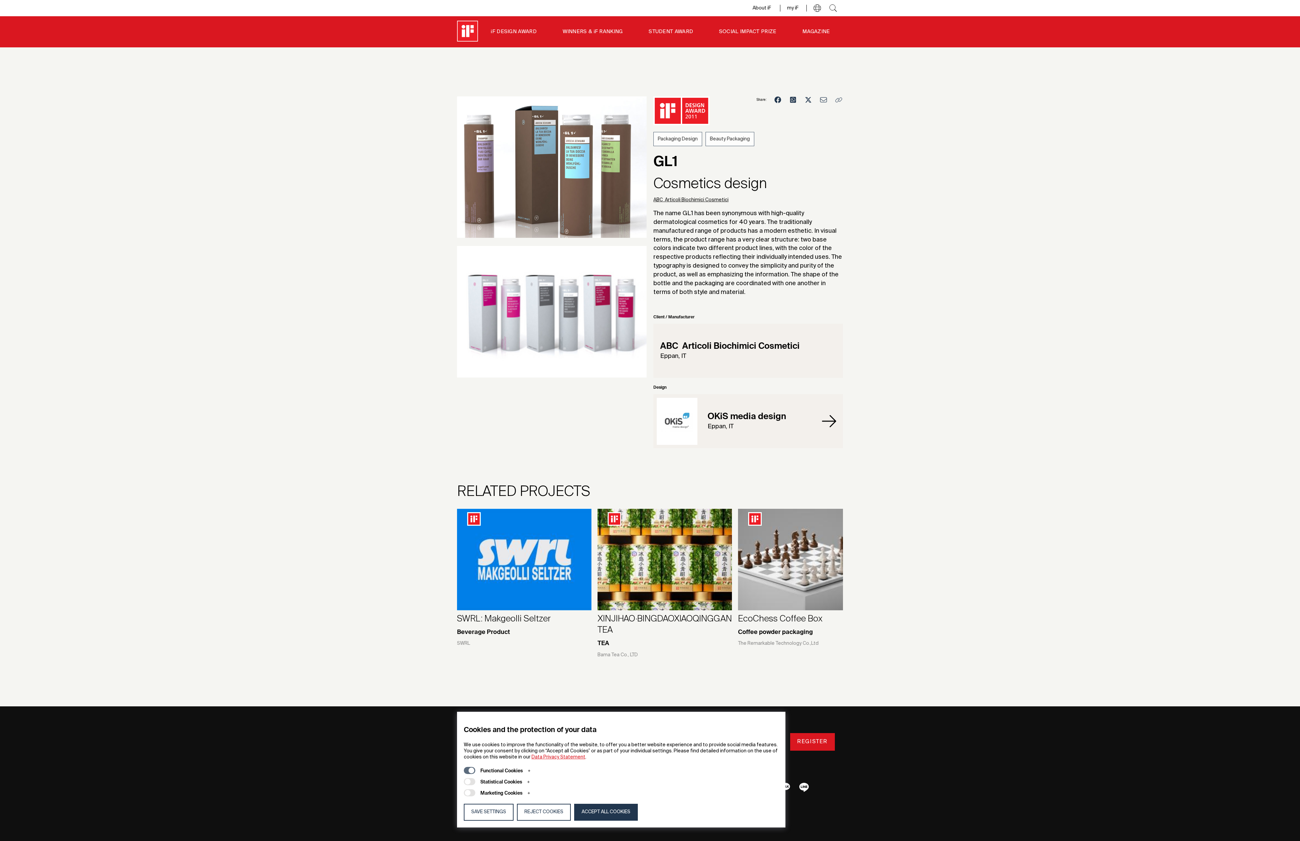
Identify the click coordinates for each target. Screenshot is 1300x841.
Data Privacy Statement (558, 757)
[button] (817, 8)
